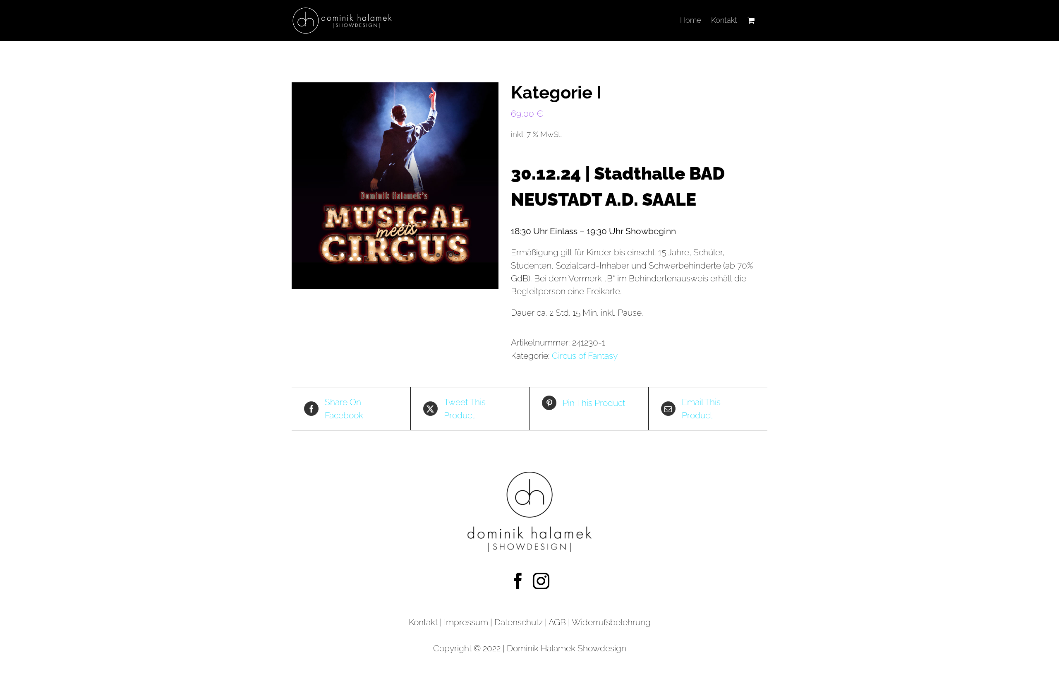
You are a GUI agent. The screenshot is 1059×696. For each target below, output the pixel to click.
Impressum (466, 622)
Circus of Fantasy (585, 355)
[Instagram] (541, 581)
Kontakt (423, 622)
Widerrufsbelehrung (611, 622)
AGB (557, 622)
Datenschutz (519, 622)
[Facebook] (518, 581)
